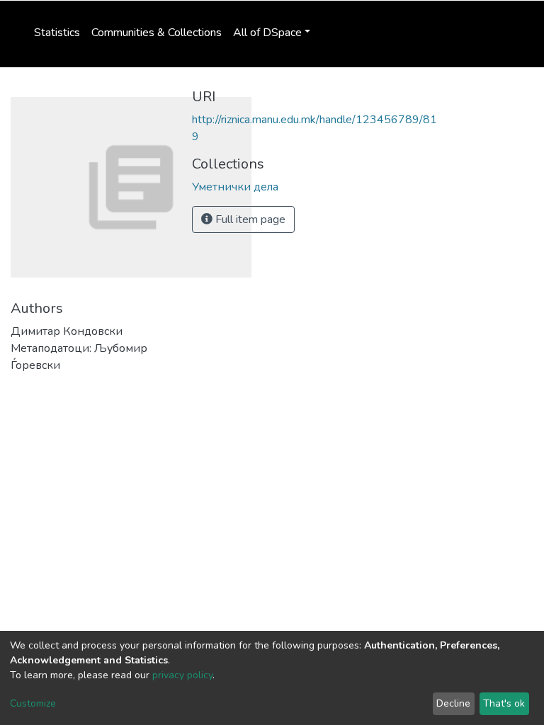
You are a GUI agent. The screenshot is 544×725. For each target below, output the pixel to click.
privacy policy (182, 675)
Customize (33, 703)
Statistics (57, 32)
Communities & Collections (156, 32)
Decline (453, 703)
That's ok (504, 703)
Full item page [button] (248, 219)
